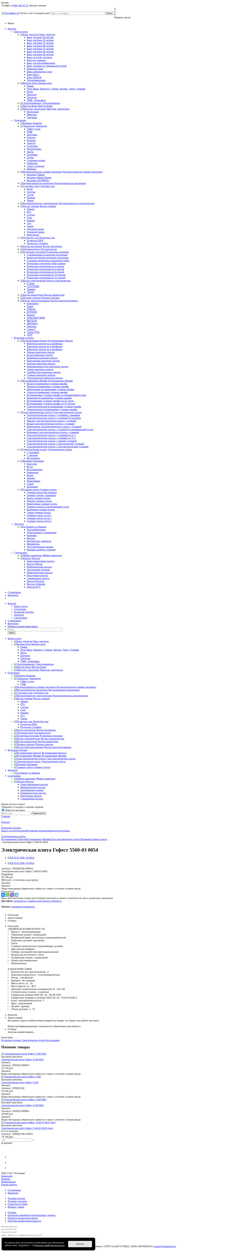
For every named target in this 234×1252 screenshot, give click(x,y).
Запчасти (19, 524)
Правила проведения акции (23, 1218)
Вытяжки (85, 839)
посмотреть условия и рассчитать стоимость (38, 901)
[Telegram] (16, 895)
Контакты (13, 595)
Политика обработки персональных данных (32, 1215)
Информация (8, 1181)
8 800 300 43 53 (20, 5)
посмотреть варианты (23, 906)
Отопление (20, 120)
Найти (12, 633)
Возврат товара (16, 1207)
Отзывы (12, 1212)
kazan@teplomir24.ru (165, 1246)
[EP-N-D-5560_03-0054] (21, 857)
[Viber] (12, 895)
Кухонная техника (24, 337)
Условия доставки (17, 1201)
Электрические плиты (34, 1040)
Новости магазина (14, 810)
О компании (14, 592)
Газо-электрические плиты (65, 839)
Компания (6, 1176)
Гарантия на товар (18, 1204)
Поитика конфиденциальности (24, 1221)
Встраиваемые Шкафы (38, 839)
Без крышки (53, 1040)
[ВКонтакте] (3, 895)
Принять (80, 1244)
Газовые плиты (99, 839)
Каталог (12, 28)
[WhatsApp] (8, 895)
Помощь (5, 1179)
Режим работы (9, 1184)
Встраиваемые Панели (13, 839)
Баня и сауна (21, 31)
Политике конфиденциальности (49, 1245)
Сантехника (20, 552)
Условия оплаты (16, 1198)
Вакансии (13, 1193)
